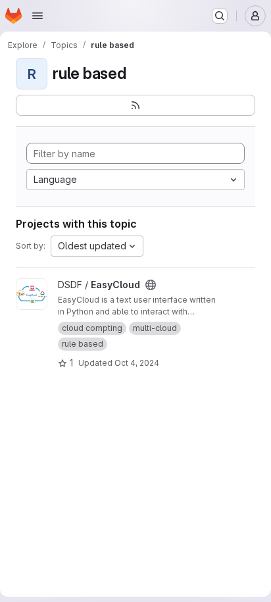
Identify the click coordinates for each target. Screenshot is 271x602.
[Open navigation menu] (37, 15)
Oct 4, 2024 (136, 363)
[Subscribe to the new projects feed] (135, 105)
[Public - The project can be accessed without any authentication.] (150, 285)
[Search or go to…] (220, 16)
